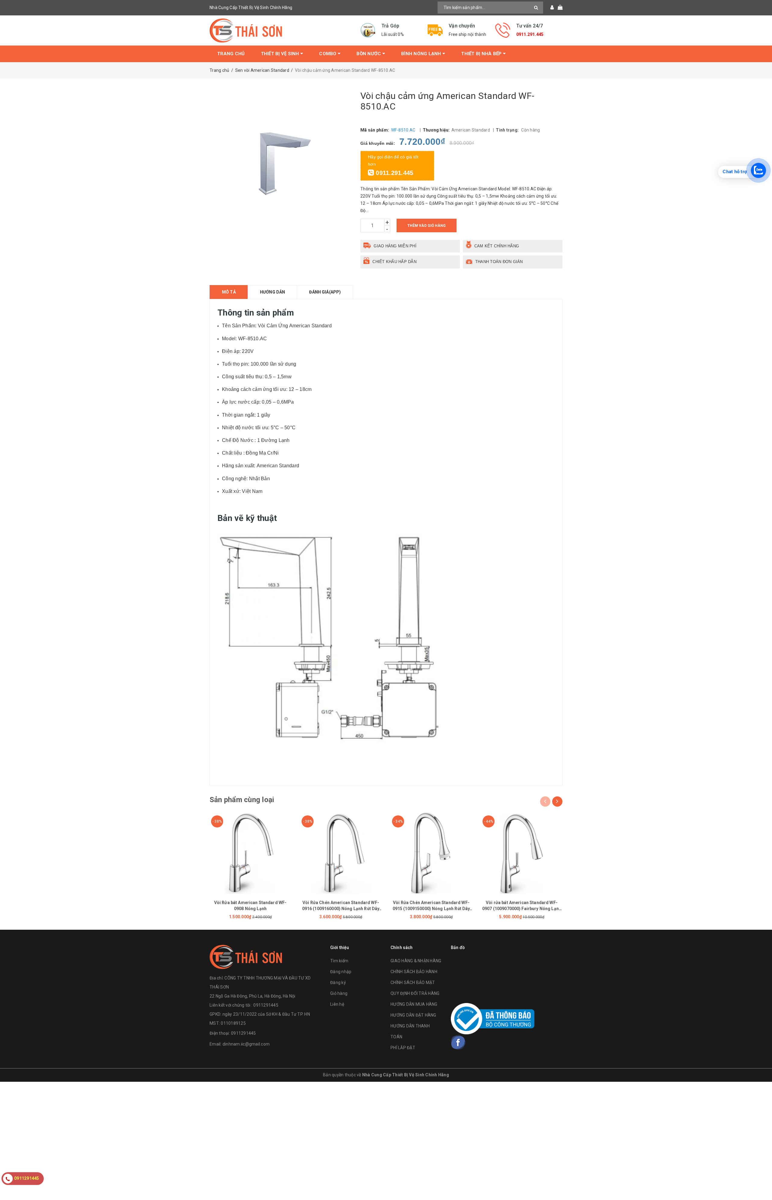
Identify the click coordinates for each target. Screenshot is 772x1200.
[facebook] (458, 1042)
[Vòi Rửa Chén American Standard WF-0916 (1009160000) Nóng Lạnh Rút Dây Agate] (340, 853)
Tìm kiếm (339, 960)
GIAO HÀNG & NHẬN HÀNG (416, 960)
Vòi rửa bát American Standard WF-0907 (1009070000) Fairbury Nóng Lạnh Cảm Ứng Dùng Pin (521, 908)
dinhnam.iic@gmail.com (246, 1044)
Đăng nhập (340, 971)
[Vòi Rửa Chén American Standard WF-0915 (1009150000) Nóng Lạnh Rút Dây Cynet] (431, 853)
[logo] (246, 956)
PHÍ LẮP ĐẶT (403, 1047)
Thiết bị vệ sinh (280, 53)
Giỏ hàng (338, 993)
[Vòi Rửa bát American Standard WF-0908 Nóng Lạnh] (250, 853)
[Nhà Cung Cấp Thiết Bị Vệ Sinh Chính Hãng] (280, 30)
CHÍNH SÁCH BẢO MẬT (413, 982)
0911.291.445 (530, 34)
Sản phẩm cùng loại (242, 799)
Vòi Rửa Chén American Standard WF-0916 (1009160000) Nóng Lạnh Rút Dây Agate (341, 908)
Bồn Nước (369, 53)
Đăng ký (338, 982)
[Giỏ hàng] (558, 7)
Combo (328, 53)
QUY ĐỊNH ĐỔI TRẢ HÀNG (415, 993)
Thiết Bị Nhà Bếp (482, 53)
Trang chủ (231, 53)
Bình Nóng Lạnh (421, 53)
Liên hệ (337, 1004)
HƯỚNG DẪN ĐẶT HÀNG (413, 1015)
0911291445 (243, 1033)
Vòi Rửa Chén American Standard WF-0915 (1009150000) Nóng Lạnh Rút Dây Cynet (431, 908)
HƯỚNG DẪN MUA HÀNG (414, 1004)
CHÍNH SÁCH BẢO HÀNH (414, 971)
